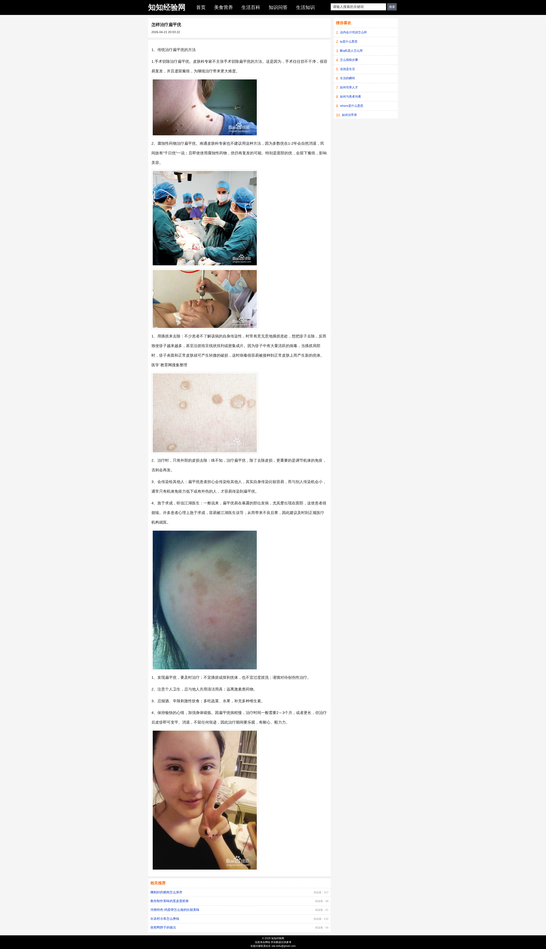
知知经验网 (167, 7)
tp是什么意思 (348, 41)
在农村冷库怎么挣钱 (164, 918)
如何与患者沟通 (350, 96)
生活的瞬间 (347, 78)
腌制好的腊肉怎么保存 (166, 892)
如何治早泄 (349, 115)
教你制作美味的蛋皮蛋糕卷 (169, 901)
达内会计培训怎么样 (353, 32)
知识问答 (278, 7)
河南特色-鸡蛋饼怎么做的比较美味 (174, 909)
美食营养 (223, 7)
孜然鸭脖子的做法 (163, 927)
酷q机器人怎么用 (351, 50)
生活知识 (305, 7)
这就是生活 (347, 69)
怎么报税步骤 (349, 59)
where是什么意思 (351, 105)
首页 (201, 7)
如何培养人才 (349, 87)
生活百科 (250, 7)
